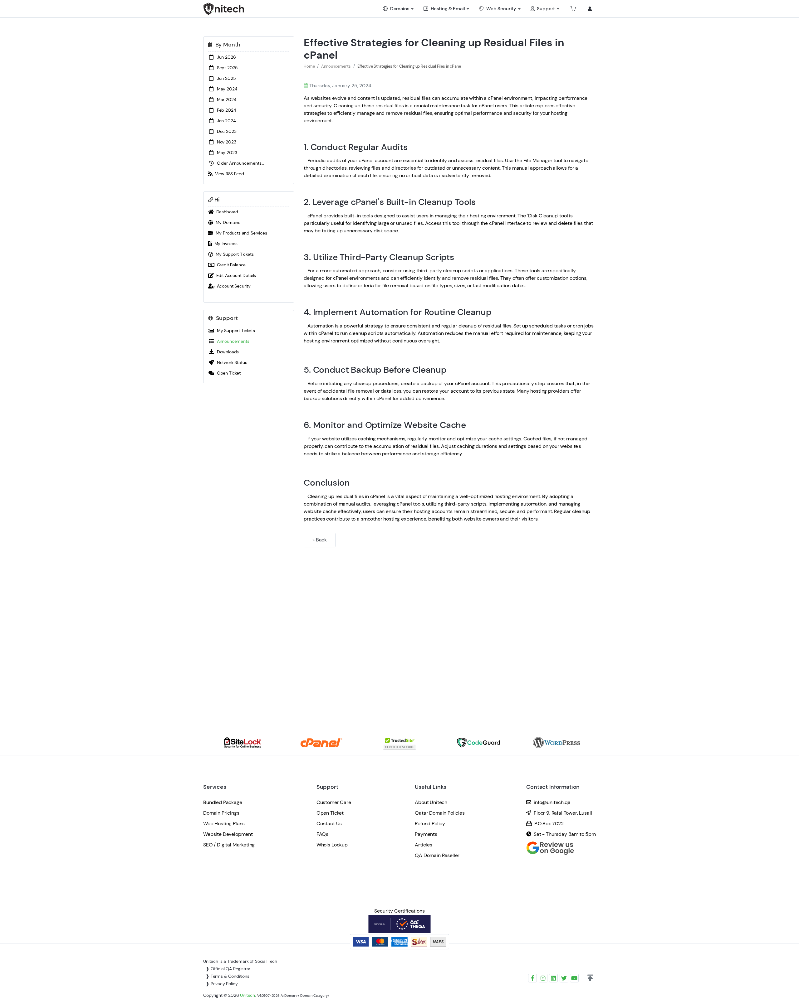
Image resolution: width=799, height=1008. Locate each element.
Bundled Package (222, 802)
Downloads (226, 352)
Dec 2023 (225, 131)
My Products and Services (240, 233)
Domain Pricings (221, 813)
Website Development (228, 834)
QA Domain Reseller (437, 855)
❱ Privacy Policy (222, 983)
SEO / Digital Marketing (229, 844)
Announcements (231, 341)
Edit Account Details (235, 275)
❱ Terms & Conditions (227, 976)
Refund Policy (430, 823)
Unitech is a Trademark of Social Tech (240, 961)
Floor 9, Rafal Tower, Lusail (563, 813)
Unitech (247, 995)
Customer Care (333, 802)
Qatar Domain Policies (440, 813)
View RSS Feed (228, 174)
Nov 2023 (225, 142)
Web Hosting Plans (224, 823)
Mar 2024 (225, 99)
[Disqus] (450, 628)
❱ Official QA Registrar (228, 969)
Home (309, 66)
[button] (590, 978)
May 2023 (225, 152)
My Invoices (225, 243)
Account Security (232, 286)
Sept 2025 (226, 67)
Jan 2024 (224, 121)
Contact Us (329, 823)
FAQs (322, 834)
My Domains (226, 222)
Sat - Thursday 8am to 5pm (565, 834)
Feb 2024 (225, 110)
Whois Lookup (332, 844)
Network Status (230, 362)
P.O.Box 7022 (549, 823)
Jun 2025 (225, 78)
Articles (423, 844)
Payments (426, 834)
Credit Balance (230, 265)
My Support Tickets (233, 254)
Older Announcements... (239, 163)
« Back (319, 539)
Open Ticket (227, 373)
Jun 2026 (225, 57)
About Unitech (431, 802)
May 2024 (225, 89)
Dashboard (226, 212)
